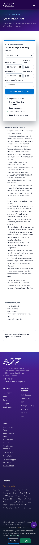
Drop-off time (26, 61)
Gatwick (5, 499)
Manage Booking (27, 406)
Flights (5, 400)
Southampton (8, 508)
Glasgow (13, 499)
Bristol (15, 493)
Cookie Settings (8, 466)
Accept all (25, 541)
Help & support (26, 395)
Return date (10, 71)
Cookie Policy (7, 456)
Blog (23, 416)
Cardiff (22, 493)
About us (24, 409)
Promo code (14, 80)
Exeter (26, 496)
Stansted (27, 508)
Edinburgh (18, 496)
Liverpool (28, 502)
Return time (27, 71)
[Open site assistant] (34, 525)
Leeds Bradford (17, 502)
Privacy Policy (8, 452)
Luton (5, 505)
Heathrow (6, 502)
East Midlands (8, 496)
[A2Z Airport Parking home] (9, 5)
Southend (18, 508)
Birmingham (7, 493)
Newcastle (23, 505)
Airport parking (8, 393)
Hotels (5, 396)
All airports (7, 403)
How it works (7, 407)
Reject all (13, 541)
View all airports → (10, 486)
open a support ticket (13, 337)
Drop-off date (10, 62)
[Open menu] (34, 4)
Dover (28, 493)
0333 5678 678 (8, 379)
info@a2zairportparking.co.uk (14, 381)
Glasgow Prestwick (25, 499)
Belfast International (19, 490)
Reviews (24, 413)
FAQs (23, 402)
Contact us (24, 334)
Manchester (13, 505)
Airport (8, 51)
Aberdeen (6, 490)
